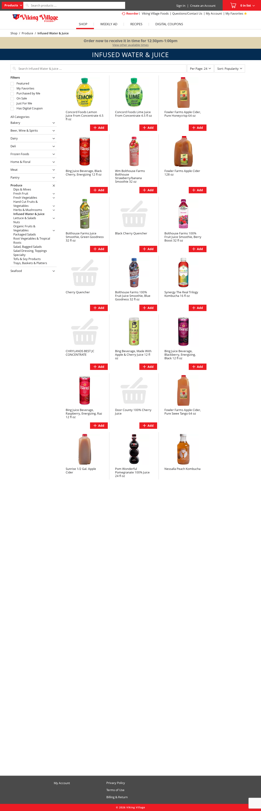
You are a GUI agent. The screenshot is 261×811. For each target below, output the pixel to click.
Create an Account (203, 6)
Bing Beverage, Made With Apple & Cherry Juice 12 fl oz (133, 354)
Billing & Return (117, 797)
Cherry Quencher (78, 292)
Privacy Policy (115, 783)
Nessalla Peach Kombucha (182, 469)
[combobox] (12, 5)
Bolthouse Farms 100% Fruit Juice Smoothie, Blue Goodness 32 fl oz (132, 295)
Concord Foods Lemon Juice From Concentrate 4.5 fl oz (85, 115)
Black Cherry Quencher (131, 233)
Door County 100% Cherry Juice (133, 411)
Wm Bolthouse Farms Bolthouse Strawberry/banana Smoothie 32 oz (130, 176)
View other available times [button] (130, 45)
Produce (27, 33)
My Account (62, 783)
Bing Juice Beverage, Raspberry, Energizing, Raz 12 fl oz (84, 413)
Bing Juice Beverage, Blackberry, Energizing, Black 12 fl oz (180, 354)
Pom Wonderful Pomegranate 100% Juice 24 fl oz (132, 472)
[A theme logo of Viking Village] (35, 19)
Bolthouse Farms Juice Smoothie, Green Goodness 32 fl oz (85, 236)
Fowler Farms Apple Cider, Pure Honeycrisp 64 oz (182, 114)
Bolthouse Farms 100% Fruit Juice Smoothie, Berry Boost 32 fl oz (182, 236)
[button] (53, 123)
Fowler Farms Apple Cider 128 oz (182, 172)
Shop (13, 33)
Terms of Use (115, 790)
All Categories (19, 117)
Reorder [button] (132, 13)
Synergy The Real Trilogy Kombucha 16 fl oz (181, 294)
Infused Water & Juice (53, 33)
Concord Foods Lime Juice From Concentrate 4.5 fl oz (133, 114)
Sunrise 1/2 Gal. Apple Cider (81, 470)
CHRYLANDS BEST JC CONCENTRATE (80, 353)
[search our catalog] (27, 5)
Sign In (180, 6)
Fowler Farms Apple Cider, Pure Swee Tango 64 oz (182, 411)
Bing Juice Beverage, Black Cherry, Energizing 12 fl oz (84, 172)
